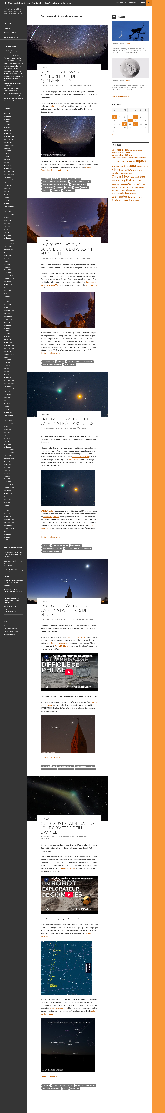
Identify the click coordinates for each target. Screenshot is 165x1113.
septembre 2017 (9, 424)
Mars (77, 187)
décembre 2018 (9, 380)
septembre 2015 (9, 493)
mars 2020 (7, 337)
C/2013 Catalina (47, 511)
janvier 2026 (8, 133)
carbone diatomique (60, 545)
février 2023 (7, 235)
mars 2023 (7, 232)
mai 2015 (7, 505)
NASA (130, 170)
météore (85, 187)
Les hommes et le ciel (11, 37)
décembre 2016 (9, 450)
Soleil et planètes (10, 32)
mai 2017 (7, 435)
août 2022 (7, 252)
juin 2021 (7, 293)
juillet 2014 (7, 534)
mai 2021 (7, 296)
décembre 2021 (9, 276)
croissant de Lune (121, 161)
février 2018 (7, 409)
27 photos (127, 44)
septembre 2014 (9, 528)
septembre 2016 (9, 458)
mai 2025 (7, 157)
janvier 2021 (8, 308)
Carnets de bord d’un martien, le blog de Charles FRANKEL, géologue (13, 554)
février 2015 (7, 514)
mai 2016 (7, 470)
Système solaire (142, 187)
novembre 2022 (9, 244)
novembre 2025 (9, 139)
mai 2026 (7, 122)
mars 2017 (7, 441)
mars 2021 (7, 302)
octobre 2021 (8, 281)
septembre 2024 (9, 180)
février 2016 (7, 479)
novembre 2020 (9, 313)
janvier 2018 (8, 412)
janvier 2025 (8, 168)
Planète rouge (119, 180)
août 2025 (7, 148)
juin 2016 (7, 467)
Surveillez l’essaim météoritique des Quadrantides (60, 76)
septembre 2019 (9, 354)
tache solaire (120, 190)
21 (135, 124)
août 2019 (7, 357)
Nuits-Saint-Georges (119, 173)
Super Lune (133, 187)
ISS (134, 162)
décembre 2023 (9, 206)
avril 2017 (7, 438)
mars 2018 (7, 406)
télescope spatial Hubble (121, 193)
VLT (136, 193)
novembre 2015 (9, 488)
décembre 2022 (9, 241)
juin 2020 (7, 328)
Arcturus (61, 361)
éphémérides (119, 200)
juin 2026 (7, 119)
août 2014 (7, 531)
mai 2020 (7, 331)
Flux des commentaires (11, 631)
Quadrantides (69, 190)
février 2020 (7, 339)
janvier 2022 (8, 273)
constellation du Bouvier (80, 181)
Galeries (121, 17)
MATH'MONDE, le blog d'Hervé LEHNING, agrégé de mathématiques (13, 591)
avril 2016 (7, 473)
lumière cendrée (120, 165)
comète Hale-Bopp (49, 769)
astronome (132, 150)
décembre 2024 (9, 171)
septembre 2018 (9, 389)
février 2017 (7, 444)
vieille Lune (75, 1088)
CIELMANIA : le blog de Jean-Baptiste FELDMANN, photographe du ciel (38, 3)
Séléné (114, 190)
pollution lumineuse (120, 184)
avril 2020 (7, 334)
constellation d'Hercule (71, 178)
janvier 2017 (8, 447)
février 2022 (7, 270)
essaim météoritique (79, 184)
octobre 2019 (8, 351)
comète (56, 178)
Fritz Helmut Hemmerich (51, 1088)
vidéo (132, 192)
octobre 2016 (8, 456)
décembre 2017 (9, 415)
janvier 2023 (8, 238)
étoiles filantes (55, 106)
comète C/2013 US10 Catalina (53, 548)
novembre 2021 (9, 279)
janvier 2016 (8, 482)
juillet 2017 (7, 429)
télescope (130, 189)
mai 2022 (7, 261)
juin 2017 (7, 432)
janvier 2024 (8, 203)
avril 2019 (7, 369)
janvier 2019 (8, 377)
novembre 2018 (9, 383)
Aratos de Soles (48, 361)
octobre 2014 (8, 525)
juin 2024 (7, 189)
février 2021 (7, 305)
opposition (134, 177)
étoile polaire (91, 285)
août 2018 (7, 392)
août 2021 (7, 287)
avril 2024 (7, 194)
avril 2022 (7, 264)
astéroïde (46, 178)
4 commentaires (85, 85)
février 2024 (7, 200)
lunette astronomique (58, 1008)
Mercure (123, 170)
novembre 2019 (9, 348)
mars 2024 (7, 197)
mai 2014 (7, 540)
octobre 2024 (8, 177)
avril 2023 (7, 229)
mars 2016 (7, 476)
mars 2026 (7, 128)
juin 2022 (7, 258)
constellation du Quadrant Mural (55, 184)
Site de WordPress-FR (10, 634)
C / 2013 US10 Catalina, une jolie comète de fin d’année (68, 828)
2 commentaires (85, 258)
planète (141, 176)
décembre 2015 (9, 485)
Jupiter (69, 187)
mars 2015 (7, 511)
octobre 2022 (8, 247)
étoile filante (48, 187)
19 (125, 124)
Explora (6, 576)
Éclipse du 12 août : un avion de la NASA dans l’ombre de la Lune (13, 78)
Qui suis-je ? (133, 3)
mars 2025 (7, 162)
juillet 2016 (7, 464)
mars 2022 (7, 267)
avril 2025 (7, 160)
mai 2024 (7, 191)
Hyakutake (62, 643)
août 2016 (7, 461)
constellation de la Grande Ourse (55, 181)
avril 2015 (7, 508)
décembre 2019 (9, 345)
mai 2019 (7, 366)
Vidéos (142, 3)
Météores (7, 28)
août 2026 (7, 113)
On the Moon (121, 176)
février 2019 (7, 374)
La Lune (6, 19)
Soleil (143, 184)
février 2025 (7, 165)
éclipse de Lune (137, 197)
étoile (129, 200)
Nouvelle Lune (137, 170)
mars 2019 (7, 371)
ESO (131, 161)
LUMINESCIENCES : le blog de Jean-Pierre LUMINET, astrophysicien (13, 583)
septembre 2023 (9, 215)
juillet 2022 (7, 255)
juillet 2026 (7, 116)
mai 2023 (7, 226)
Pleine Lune (57, 190)
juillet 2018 (7, 395)
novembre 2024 (9, 174)
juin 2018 (7, 398)
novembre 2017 (9, 418)
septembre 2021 (9, 284)
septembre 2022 (9, 249)
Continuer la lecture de (57, 170)
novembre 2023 (9, 209)
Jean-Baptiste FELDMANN (66, 85)
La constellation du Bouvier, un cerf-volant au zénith (67, 249)
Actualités (45, 68)
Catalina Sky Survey (51, 516)
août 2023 (7, 218)
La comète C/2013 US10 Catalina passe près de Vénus (64, 610)
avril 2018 (7, 403)
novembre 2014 (9, 522)
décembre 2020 (9, 310)
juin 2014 (7, 537)
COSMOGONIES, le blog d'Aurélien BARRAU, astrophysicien (13, 563)
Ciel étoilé (45, 241)
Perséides (46, 190)
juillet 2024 (7, 186)
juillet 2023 (7, 220)
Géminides (59, 187)
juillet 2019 (7, 360)
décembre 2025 (9, 136)
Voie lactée (117, 196)
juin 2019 (7, 363)
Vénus (65, 1088)
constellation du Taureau (138, 157)
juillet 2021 (7, 290)
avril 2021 (7, 299)
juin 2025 (7, 154)
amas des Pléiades (120, 150)
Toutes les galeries (120, 96)
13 (130, 120)
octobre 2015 (8, 490)
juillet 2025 (7, 151)
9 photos (127, 81)
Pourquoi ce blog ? (119, 3)
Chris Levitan (73, 459)
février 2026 (7, 130)
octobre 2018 (8, 386)
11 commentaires (131, 52)
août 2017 (7, 427)
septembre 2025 (9, 145)
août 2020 (7, 322)
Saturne (133, 184)
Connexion (7, 626)
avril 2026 (7, 125)
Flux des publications (10, 629)
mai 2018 (7, 400)
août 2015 (7, 496)
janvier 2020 (8, 342)
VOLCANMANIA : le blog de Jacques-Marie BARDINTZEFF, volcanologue (12, 609)
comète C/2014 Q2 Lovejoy (85, 766)
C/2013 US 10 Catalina (75, 637)
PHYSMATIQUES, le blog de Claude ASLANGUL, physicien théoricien (13, 600)
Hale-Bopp (50, 643)
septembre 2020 (9, 319)
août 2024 (7, 183)
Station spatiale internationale (121, 187)
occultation (130, 173)
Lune (132, 165)
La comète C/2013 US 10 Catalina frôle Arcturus (67, 421)
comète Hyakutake (66, 769)
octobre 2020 (8, 316)
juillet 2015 (7, 499)
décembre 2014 (9, 519)
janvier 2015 (8, 517)
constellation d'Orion (122, 155)
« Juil (114, 134)
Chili (122, 152)
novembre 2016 (9, 453)
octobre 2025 (8, 142)
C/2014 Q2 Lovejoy (62, 646)
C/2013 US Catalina (80, 456)
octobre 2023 (8, 212)
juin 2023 (7, 223)
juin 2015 (7, 502)
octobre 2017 (8, 421)
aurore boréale (116, 152)
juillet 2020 (7, 325)
